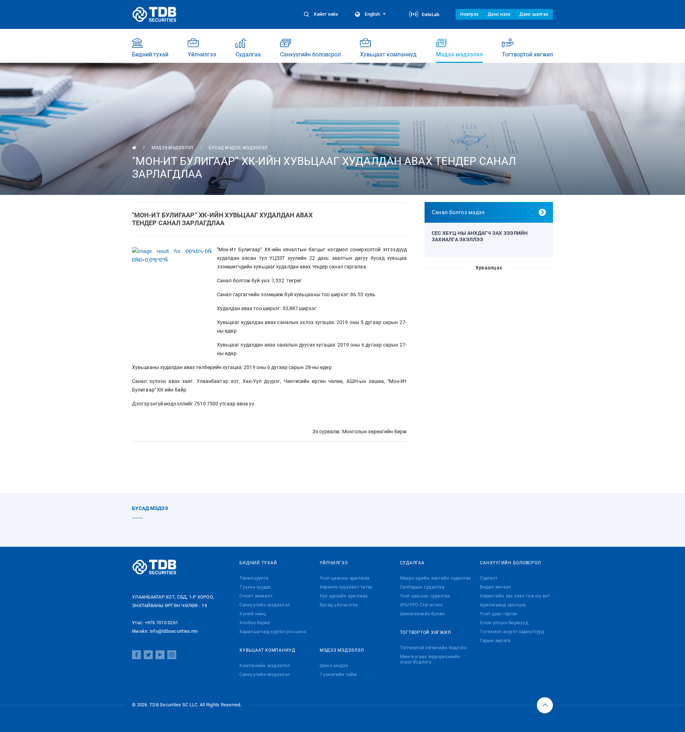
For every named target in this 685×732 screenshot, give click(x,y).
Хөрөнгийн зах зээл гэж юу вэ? (515, 596)
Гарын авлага (495, 640)
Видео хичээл (495, 587)
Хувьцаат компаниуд (388, 54)
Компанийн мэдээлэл (264, 665)
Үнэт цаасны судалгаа (425, 596)
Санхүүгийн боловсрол (310, 54)
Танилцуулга (253, 578)
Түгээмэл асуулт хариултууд (512, 631)
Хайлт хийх (326, 14)
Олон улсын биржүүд (504, 622)
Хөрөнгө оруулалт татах (346, 587)
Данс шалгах (533, 14)
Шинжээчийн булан (422, 613)
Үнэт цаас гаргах (498, 613)
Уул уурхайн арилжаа (344, 596)
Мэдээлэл (255, 147)
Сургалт (488, 578)
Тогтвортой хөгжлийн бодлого (433, 647)
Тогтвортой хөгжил (527, 54)
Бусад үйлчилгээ (339, 604)
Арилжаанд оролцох (503, 604)
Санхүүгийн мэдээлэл (264, 604)
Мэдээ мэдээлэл (459, 54)
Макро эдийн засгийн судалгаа (435, 578)
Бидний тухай (150, 54)
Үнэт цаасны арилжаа (345, 578)
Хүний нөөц (252, 613)
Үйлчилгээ (202, 54)
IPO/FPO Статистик (421, 604)
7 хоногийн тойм (338, 674)
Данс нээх (499, 14)
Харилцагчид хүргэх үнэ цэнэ (272, 631)
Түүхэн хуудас (255, 587)
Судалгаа (248, 54)
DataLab (429, 14)
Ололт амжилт (256, 596)
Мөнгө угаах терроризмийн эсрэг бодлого (430, 659)
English (372, 14)
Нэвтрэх (469, 14)
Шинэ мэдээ (334, 665)
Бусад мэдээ (225, 147)
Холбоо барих (254, 622)
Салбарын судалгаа (422, 587)
